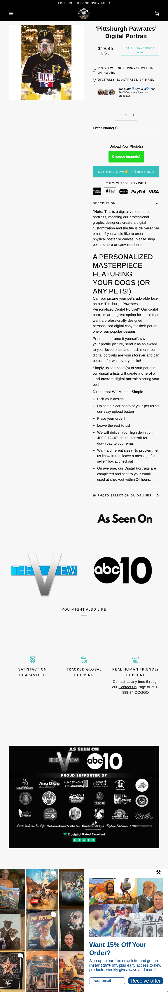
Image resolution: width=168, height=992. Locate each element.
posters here (103, 245)
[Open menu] (15, 13)
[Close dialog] (158, 872)
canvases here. (130, 245)
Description (104, 203)
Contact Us (127, 687)
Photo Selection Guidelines (125, 495)
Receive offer (146, 981)
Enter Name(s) (105, 128)
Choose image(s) (126, 156)
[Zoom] (46, 62)
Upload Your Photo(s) (126, 146)
